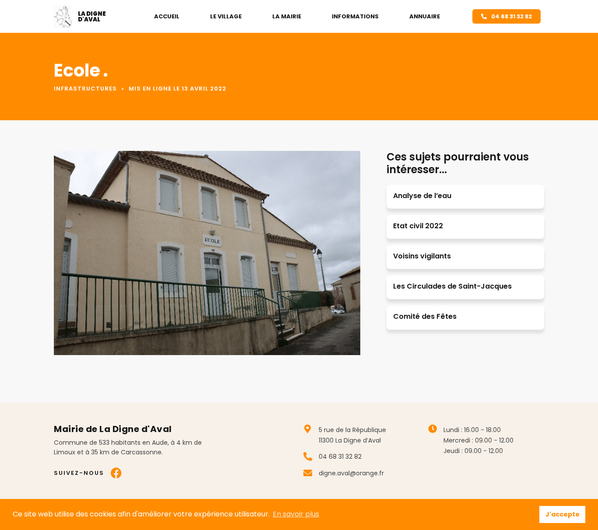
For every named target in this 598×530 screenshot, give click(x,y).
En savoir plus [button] (296, 514)
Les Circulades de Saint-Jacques (452, 286)
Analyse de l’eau (422, 196)
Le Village (226, 16)
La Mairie (286, 16)
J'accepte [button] (562, 514)
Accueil (166, 16)
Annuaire (424, 16)
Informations (355, 16)
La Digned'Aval (92, 17)
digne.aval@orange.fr (351, 473)
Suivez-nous (79, 473)
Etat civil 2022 (418, 226)
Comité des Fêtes (425, 316)
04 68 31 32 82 (340, 456)
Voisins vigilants (422, 256)
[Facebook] (116, 472)
